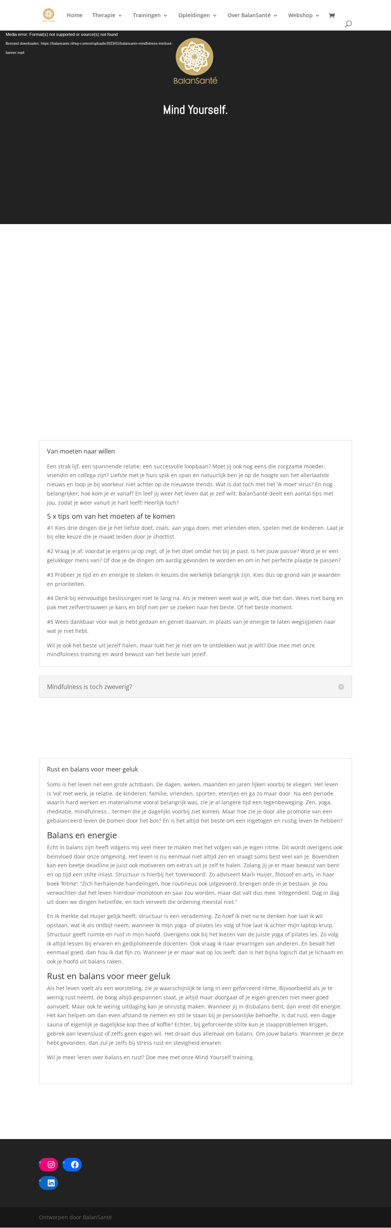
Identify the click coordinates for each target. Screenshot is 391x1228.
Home (74, 16)
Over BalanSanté (249, 16)
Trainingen (147, 16)
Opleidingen (194, 16)
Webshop (300, 16)
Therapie (103, 16)
